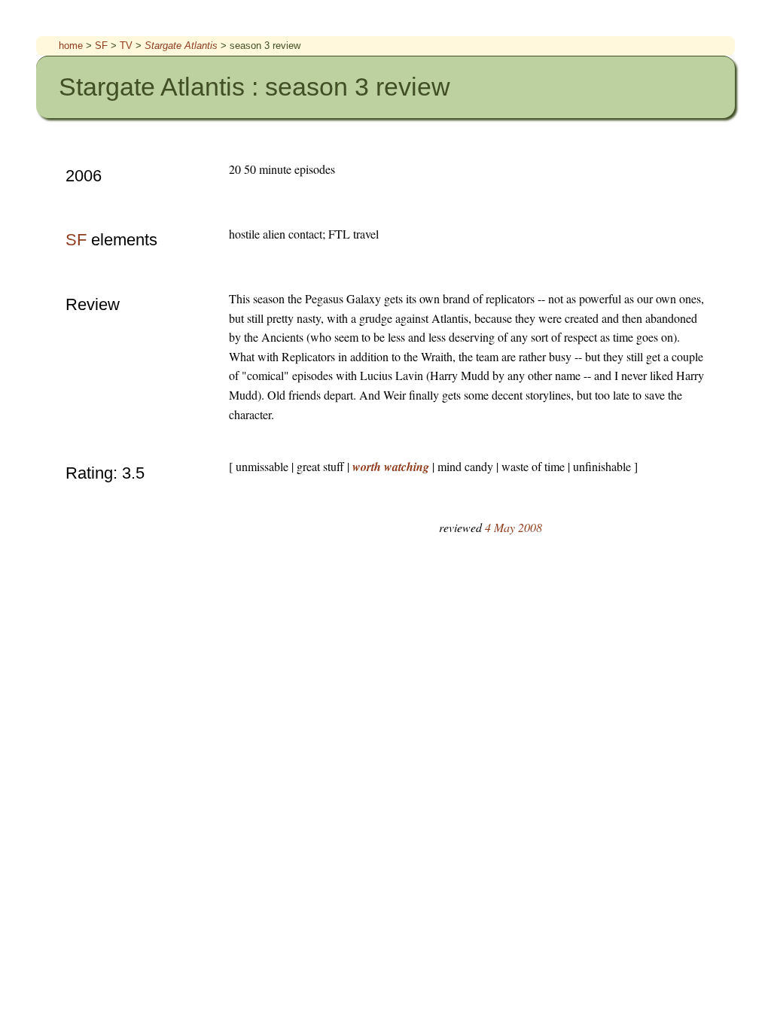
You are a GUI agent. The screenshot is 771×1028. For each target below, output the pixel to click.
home (72, 45)
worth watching (392, 466)
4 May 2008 (513, 527)
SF (103, 45)
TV (128, 45)
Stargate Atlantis (183, 45)
